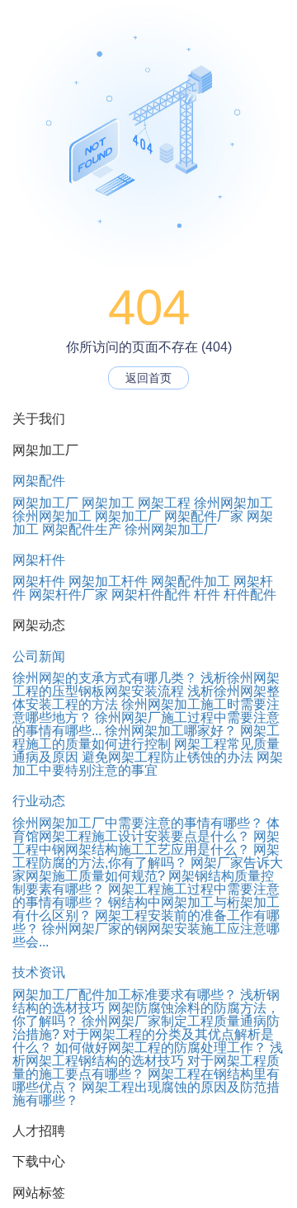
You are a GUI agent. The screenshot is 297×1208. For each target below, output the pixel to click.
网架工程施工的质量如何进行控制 (146, 737)
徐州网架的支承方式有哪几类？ (104, 678)
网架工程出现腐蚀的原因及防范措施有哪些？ (146, 1093)
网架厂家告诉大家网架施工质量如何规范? (147, 869)
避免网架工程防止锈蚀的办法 (167, 757)
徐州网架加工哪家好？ (171, 731)
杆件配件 (250, 594)
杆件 (207, 594)
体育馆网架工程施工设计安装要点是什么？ (146, 829)
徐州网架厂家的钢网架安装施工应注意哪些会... (146, 935)
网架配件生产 (81, 529)
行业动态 (38, 801)
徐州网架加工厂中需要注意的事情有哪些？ (137, 823)
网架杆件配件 (151, 594)
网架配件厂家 (203, 516)
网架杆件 (38, 560)
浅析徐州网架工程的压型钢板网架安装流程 (146, 684)
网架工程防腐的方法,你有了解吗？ (146, 856)
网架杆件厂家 (68, 594)
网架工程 (164, 503)
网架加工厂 (45, 503)
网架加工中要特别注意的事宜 (147, 763)
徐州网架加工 (233, 503)
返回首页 (148, 378)
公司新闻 (38, 656)
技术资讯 (38, 972)
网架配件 (38, 481)
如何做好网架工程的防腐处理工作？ (160, 1047)
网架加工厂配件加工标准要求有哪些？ (124, 995)
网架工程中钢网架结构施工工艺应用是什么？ (146, 842)
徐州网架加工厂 (171, 529)
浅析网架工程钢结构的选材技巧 (147, 1054)
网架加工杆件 (108, 581)
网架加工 (108, 503)
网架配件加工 (190, 581)
